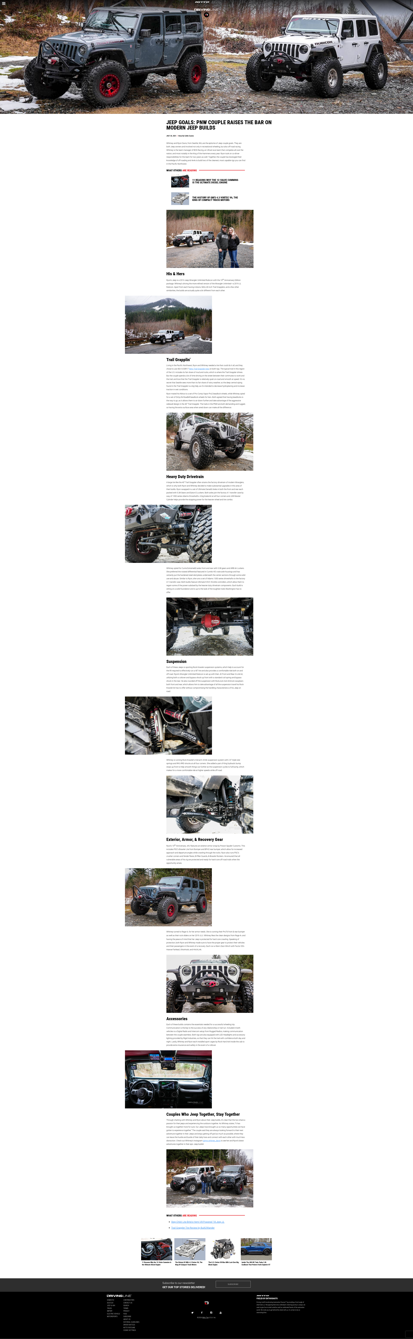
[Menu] (3, 3)
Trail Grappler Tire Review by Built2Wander (193, 1227)
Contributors (128, 1300)
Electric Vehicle (113, 1314)
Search (126, 1305)
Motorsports (112, 1316)
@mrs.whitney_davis (211, 1140)
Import (109, 1311)
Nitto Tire (205, 1317)
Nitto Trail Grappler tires (199, 368)
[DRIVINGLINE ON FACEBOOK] (201, 1312)
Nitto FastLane (129, 1327)
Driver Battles (129, 1325)
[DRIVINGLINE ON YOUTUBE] (221, 1312)
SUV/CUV (110, 1303)
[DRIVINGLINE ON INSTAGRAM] (211, 1312)
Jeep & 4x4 (111, 1305)
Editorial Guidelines (131, 1322)
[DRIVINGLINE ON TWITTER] (192, 1312)
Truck (109, 1308)
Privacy (126, 1311)
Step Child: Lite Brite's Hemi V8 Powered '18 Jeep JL (197, 1221)
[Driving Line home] (206, 10)
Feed (125, 1314)
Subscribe (233, 1284)
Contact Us (127, 1303)
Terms (125, 1308)
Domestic (110, 1300)
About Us (126, 1319)
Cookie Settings (129, 1330)
